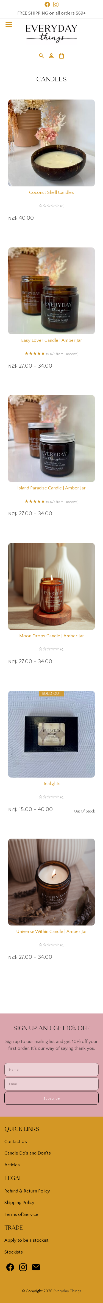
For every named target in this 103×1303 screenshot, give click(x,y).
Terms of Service (21, 1214)
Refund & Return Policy (27, 1191)
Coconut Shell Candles (51, 192)
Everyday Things (67, 1291)
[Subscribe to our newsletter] (36, 1268)
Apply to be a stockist (26, 1240)
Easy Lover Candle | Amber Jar (51, 340)
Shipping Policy (19, 1202)
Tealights (51, 783)
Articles (12, 1164)
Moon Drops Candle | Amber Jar (51, 635)
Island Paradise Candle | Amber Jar (51, 488)
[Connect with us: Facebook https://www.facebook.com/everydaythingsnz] (10, 1268)
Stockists (13, 1252)
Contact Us (15, 1141)
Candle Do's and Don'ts (27, 1153)
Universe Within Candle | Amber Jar (51, 931)
